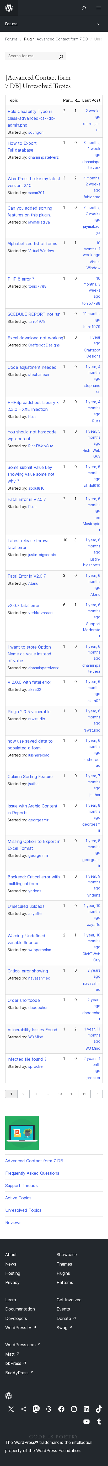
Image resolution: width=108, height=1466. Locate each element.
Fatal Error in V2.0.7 (27, 499)
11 (72, 1094)
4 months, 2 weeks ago (91, 184)
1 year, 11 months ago (92, 1035)
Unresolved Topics (23, 1210)
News (10, 1264)
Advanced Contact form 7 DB (62, 39)
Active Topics (18, 1197)
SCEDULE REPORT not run (34, 314)
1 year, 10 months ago (92, 911)
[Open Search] (84, 8)
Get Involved (69, 1299)
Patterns (65, 1282)
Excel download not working (35, 337)
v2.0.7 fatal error (24, 605)
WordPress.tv (20, 1327)
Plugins (63, 1273)
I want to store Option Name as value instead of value (29, 653)
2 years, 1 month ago (92, 1064)
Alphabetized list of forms (32, 243)
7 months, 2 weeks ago (91, 213)
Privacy (12, 1282)
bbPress (15, 1363)
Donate (66, 1318)
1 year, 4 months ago (92, 372)
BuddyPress (19, 1372)
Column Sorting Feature (30, 776)
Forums (11, 24)
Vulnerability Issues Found (32, 1029)
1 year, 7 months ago (92, 782)
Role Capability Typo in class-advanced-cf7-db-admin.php (32, 118)
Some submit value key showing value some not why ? (31, 474)
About (11, 1254)
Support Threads (21, 1185)
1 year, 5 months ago (92, 437)
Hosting (12, 1273)
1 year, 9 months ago (92, 882)
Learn (10, 1299)
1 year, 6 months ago (92, 472)
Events (63, 1309)
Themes (64, 1264)
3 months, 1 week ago (92, 148)
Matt (12, 1354)
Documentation (20, 1309)
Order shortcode (24, 1000)
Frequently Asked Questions (32, 1173)
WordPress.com (23, 1344)
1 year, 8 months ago (92, 811)
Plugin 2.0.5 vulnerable (29, 711)
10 (60, 1094)
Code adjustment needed (32, 367)
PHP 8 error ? (21, 279)
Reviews (13, 1222)
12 (84, 1094)
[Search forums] (61, 56)
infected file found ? (27, 1059)
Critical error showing (28, 970)
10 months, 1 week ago (91, 249)
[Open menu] (99, 8)
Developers (16, 1318)
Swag (65, 1327)
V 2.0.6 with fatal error (29, 682)
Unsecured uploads (26, 906)
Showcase (67, 1254)
